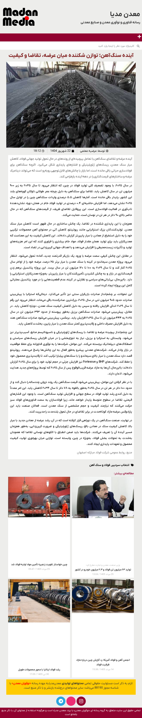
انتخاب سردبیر (120, 465)
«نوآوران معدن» (21, 683)
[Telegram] (60, 701)
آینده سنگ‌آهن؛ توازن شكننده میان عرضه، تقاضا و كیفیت (71, 55)
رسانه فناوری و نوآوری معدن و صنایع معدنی (110, 22)
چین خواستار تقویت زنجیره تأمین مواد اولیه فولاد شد (39, 564)
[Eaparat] (71, 701)
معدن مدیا (125, 14)
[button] (139, 36)
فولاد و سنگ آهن (99, 465)
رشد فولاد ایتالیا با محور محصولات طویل (39, 669)
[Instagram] (81, 701)
